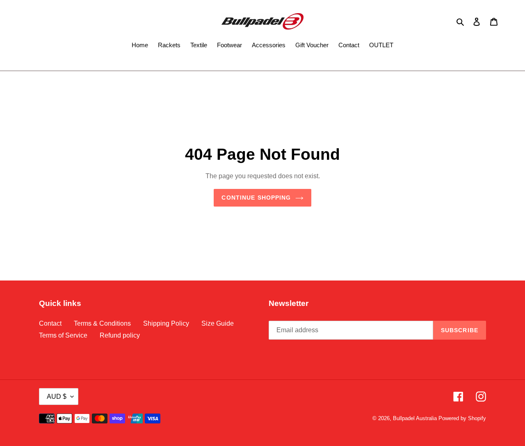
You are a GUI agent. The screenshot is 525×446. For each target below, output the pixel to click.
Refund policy (120, 335)
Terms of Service (63, 335)
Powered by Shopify (462, 418)
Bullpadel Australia (415, 418)
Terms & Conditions (102, 323)
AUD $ (56, 396)
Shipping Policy (166, 323)
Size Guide (217, 323)
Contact (50, 323)
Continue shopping (256, 197)
